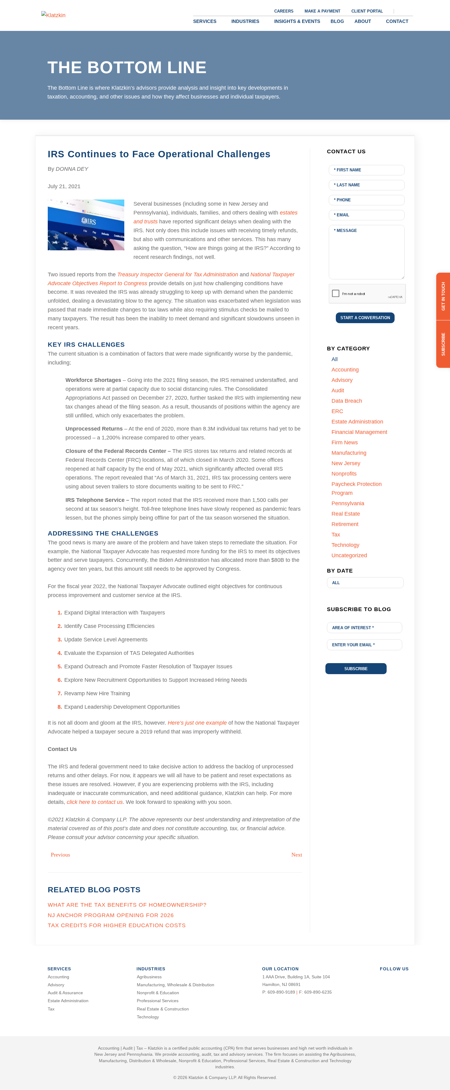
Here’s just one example (197, 723)
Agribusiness (149, 976)
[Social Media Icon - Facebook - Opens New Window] (382, 978)
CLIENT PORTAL (367, 11)
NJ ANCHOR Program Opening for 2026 (111, 915)
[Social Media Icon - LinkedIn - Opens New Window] (403, 978)
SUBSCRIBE (443, 344)
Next (296, 855)
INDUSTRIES (245, 21)
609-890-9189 (281, 992)
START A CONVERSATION (365, 317)
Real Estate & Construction (163, 1008)
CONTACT (397, 21)
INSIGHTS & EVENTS (297, 21)
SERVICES (204, 21)
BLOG (337, 21)
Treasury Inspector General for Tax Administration (177, 274)
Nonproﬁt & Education (158, 992)
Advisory (56, 984)
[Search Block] (406, 11)
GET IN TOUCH (443, 296)
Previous (60, 855)
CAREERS (284, 11)
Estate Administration (68, 1000)
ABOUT (362, 21)
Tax (51, 1008)
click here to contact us (95, 802)
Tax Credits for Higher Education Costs (117, 925)
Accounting (58, 976)
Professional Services (157, 1000)
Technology (148, 1016)
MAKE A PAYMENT (322, 11)
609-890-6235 (318, 992)
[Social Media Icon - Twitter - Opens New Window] (392, 978)
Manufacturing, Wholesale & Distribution (175, 984)
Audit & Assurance (65, 992)
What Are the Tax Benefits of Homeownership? (127, 905)
